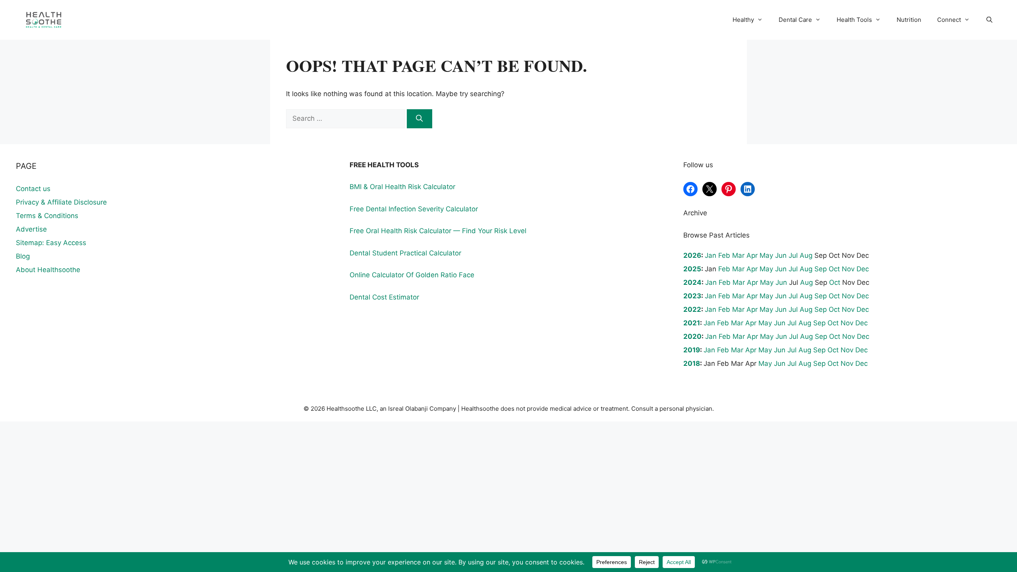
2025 (692, 269)
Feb (724, 255)
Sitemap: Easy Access (51, 243)
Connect (949, 19)
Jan (710, 255)
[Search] (419, 118)
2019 (691, 350)
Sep (820, 269)
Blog (23, 256)
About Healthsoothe (48, 270)
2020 (692, 336)
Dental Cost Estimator (384, 297)
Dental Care (795, 19)
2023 (692, 296)
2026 (692, 255)
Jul (793, 255)
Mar (738, 255)
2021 (691, 323)
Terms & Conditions (47, 216)
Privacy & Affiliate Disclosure (61, 202)
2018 (691, 363)
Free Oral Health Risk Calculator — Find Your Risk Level (438, 231)
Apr (752, 255)
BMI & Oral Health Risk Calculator (402, 187)
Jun (781, 255)
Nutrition (909, 19)
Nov (848, 269)
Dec (863, 269)
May (766, 255)
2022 (692, 309)
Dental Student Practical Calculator (405, 253)
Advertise (31, 229)
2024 (692, 282)
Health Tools (854, 19)
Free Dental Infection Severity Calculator (414, 209)
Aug (806, 255)
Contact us (33, 189)
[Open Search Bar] (989, 20)
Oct (834, 269)
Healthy (743, 19)
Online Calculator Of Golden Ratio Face (412, 275)
